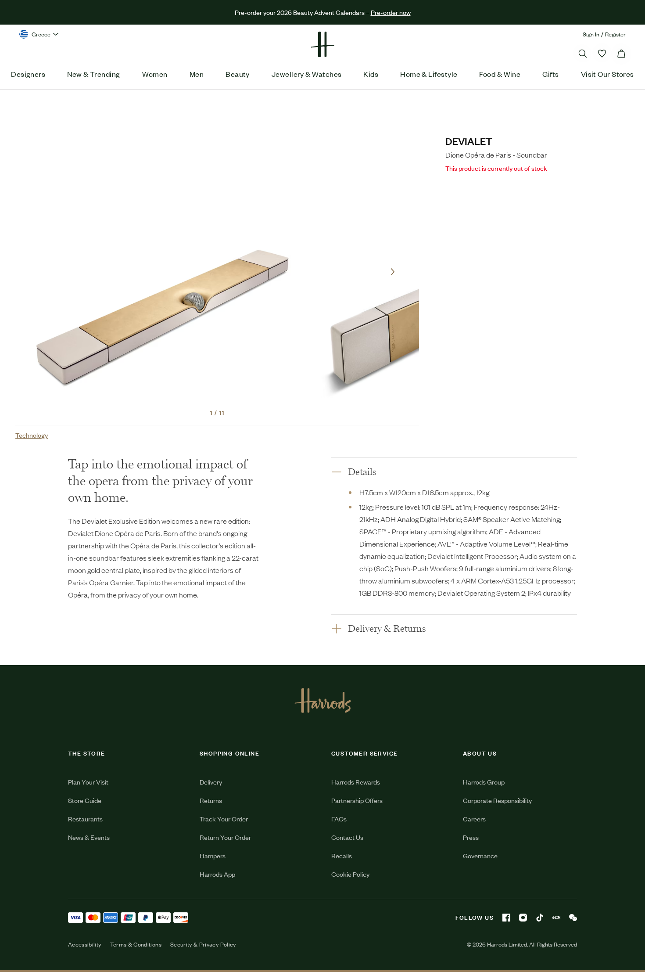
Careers (474, 818)
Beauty (238, 74)
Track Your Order (224, 818)
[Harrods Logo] (323, 700)
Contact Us (347, 837)
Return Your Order (225, 837)
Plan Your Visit (88, 781)
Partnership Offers (357, 800)
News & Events (89, 837)
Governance (480, 855)
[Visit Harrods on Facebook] (506, 918)
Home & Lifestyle (428, 74)
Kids (370, 74)
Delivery (211, 781)
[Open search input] (582, 53)
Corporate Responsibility (497, 800)
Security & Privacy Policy (203, 944)
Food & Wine (499, 74)
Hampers (213, 855)
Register (615, 34)
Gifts (550, 74)
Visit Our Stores (607, 74)
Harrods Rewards (355, 781)
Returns (211, 800)
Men (197, 74)
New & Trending (93, 74)
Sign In (591, 34)
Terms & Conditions (135, 944)
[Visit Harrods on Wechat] (573, 918)
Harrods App (217, 873)
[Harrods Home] (322, 44)
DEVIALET (468, 140)
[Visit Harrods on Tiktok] (540, 918)
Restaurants (85, 818)
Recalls (341, 855)
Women (155, 74)
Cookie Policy (350, 873)
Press (471, 837)
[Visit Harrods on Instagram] (523, 918)
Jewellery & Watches (307, 74)
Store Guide (84, 800)
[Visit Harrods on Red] (556, 918)
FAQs (339, 818)
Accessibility (84, 944)
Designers (28, 74)
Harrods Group (484, 781)
